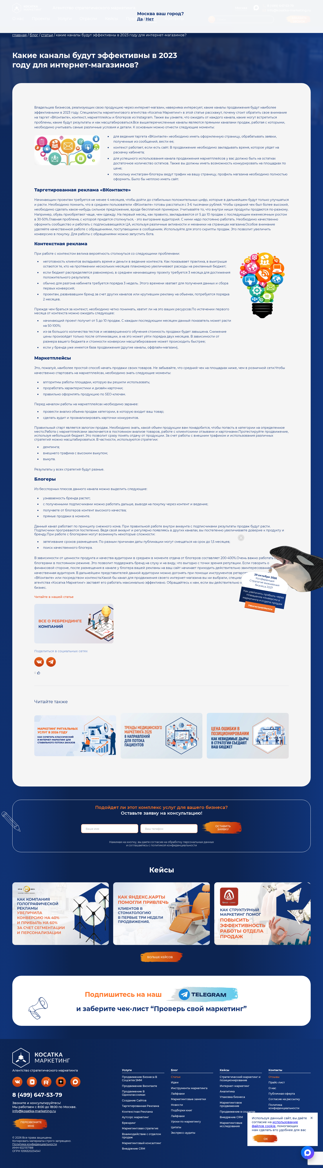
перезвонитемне (31, 1124)
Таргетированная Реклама (140, 1106)
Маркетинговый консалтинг (141, 1143)
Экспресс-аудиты (183, 1132)
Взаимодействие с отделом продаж (141, 1135)
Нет (150, 19)
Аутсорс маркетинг (135, 1117)
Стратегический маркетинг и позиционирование (240, 1078)
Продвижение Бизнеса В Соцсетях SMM (139, 1078)
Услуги (127, 1070)
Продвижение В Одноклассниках (133, 1093)
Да (140, 19)
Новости (177, 1104)
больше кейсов (160, 957)
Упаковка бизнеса (232, 1097)
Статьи (175, 1077)
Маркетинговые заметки (188, 1099)
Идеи (174, 1082)
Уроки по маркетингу (186, 1121)
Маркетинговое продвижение (231, 1104)
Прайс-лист (277, 1082)
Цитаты (176, 1127)
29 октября (263, 591)
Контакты (275, 1070)
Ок (266, 1139)
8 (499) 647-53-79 (37, 1095)
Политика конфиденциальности (34, 1144)
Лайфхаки (178, 1093)
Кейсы (224, 1070)
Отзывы (274, 1077)
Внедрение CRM (133, 1148)
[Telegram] (51, 662)
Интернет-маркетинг (234, 1086)
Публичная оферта (282, 1093)
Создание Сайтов (134, 1100)
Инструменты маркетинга (189, 1088)
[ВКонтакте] (39, 662)
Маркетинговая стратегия (140, 1128)
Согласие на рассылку (284, 1099)
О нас (272, 1088)
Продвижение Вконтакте (139, 1086)
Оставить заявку (223, 828)
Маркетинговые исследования (231, 1124)
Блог (174, 1070)
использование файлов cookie (275, 1124)
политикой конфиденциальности (174, 845)
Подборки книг (181, 1110)
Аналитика (227, 1091)
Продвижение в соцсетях (237, 1111)
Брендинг (129, 1122)
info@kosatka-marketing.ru (34, 1111)
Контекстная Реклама (137, 1111)
